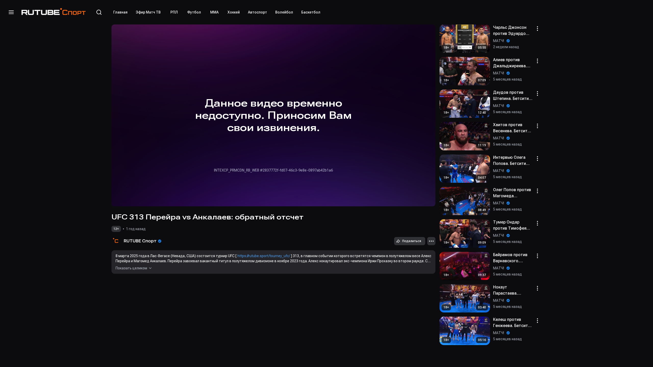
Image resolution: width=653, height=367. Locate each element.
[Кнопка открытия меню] (11, 12)
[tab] (120, 12)
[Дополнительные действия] (431, 241)
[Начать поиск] (99, 12)
